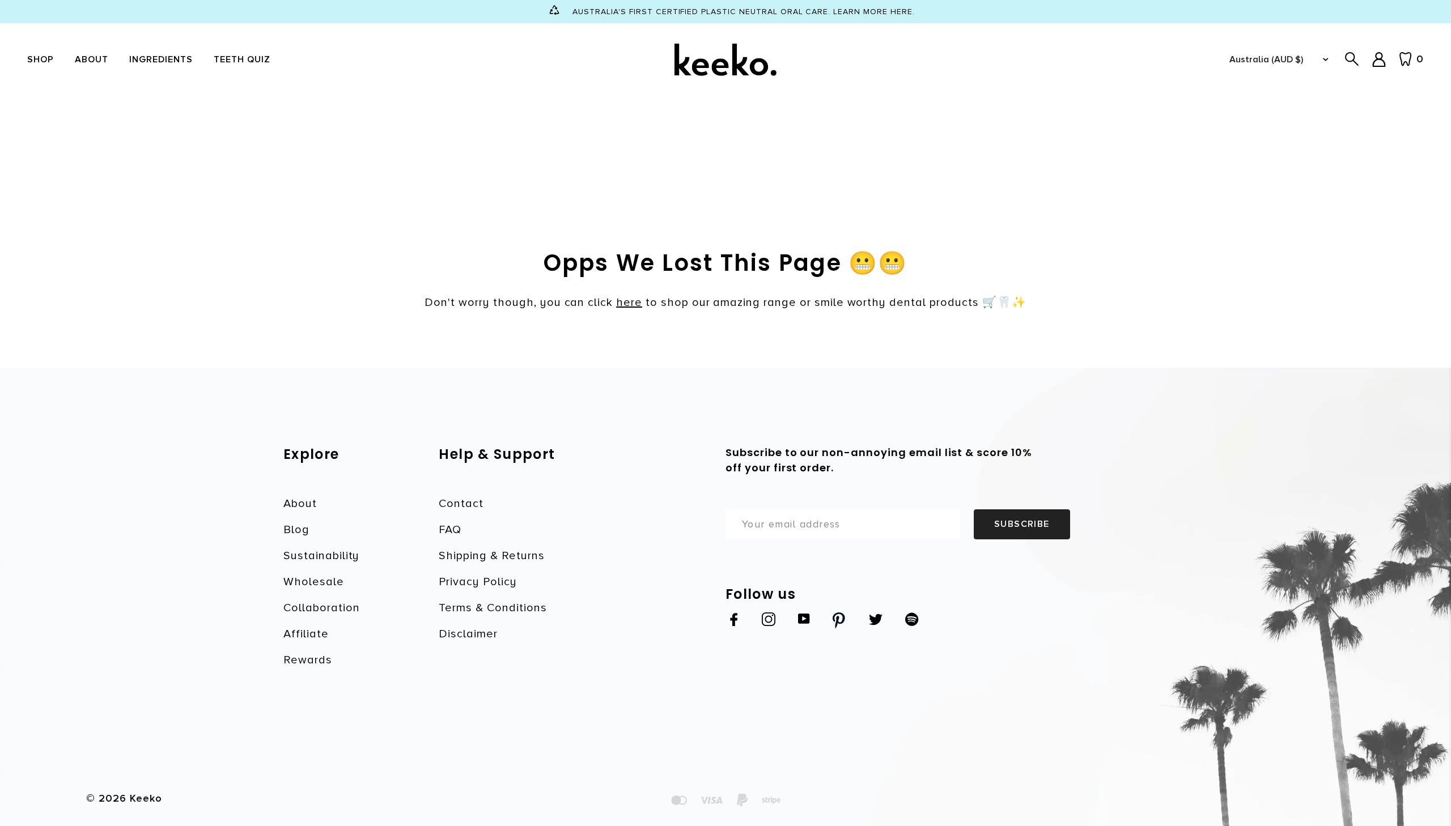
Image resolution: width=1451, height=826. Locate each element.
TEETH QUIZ (242, 59)
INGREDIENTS (161, 59)
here (629, 302)
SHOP (40, 59)
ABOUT (91, 59)
